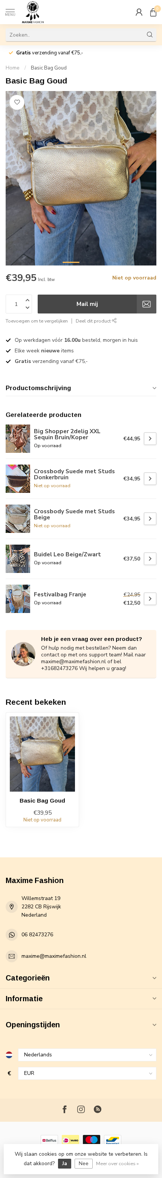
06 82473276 (37, 934)
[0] (153, 12)
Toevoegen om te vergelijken (37, 321)
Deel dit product (94, 321)
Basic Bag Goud (49, 68)
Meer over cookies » (117, 1163)
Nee (84, 1163)
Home (13, 68)
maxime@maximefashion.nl (53, 956)
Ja (64, 1163)
